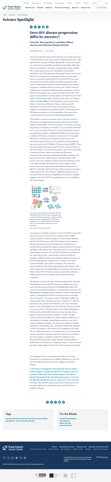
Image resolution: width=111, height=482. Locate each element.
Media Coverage (65, 423)
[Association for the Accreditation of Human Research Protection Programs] (65, 475)
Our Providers (48, 3)
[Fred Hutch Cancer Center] (13, 448)
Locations (78, 3)
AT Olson (50, 51)
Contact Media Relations (68, 418)
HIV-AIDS (9, 421)
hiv (14, 421)
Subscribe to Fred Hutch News (98, 447)
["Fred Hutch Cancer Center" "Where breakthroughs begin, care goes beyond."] (11, 8)
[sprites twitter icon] (8, 457)
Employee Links (82, 447)
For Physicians (59, 3)
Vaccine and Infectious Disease (16, 418)
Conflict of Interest (53, 449)
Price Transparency (66, 449)
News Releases (65, 421)
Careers (69, 3)
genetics (19, 421)
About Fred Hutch (66, 425)
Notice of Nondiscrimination (100, 449)
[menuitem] (29, 8)
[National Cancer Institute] (40, 475)
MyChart (26, 3)
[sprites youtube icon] (16, 457)
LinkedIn (35, 27)
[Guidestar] (73, 475)
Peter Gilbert (44, 101)
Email (43, 27)
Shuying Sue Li (33, 418)
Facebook (31, 27)
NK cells (32, 421)
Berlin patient (35, 293)
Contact (86, 3)
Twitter (39, 27)
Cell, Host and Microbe (64, 115)
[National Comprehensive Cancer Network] (54, 476)
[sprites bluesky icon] (25, 457)
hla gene (25, 421)
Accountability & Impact (67, 447)
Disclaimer (88, 449)
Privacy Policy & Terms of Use (38, 449)
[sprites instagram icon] (20, 457)
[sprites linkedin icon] (12, 457)
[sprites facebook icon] (4, 457)
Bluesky (47, 27)
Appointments (36, 3)
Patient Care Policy (78, 449)
